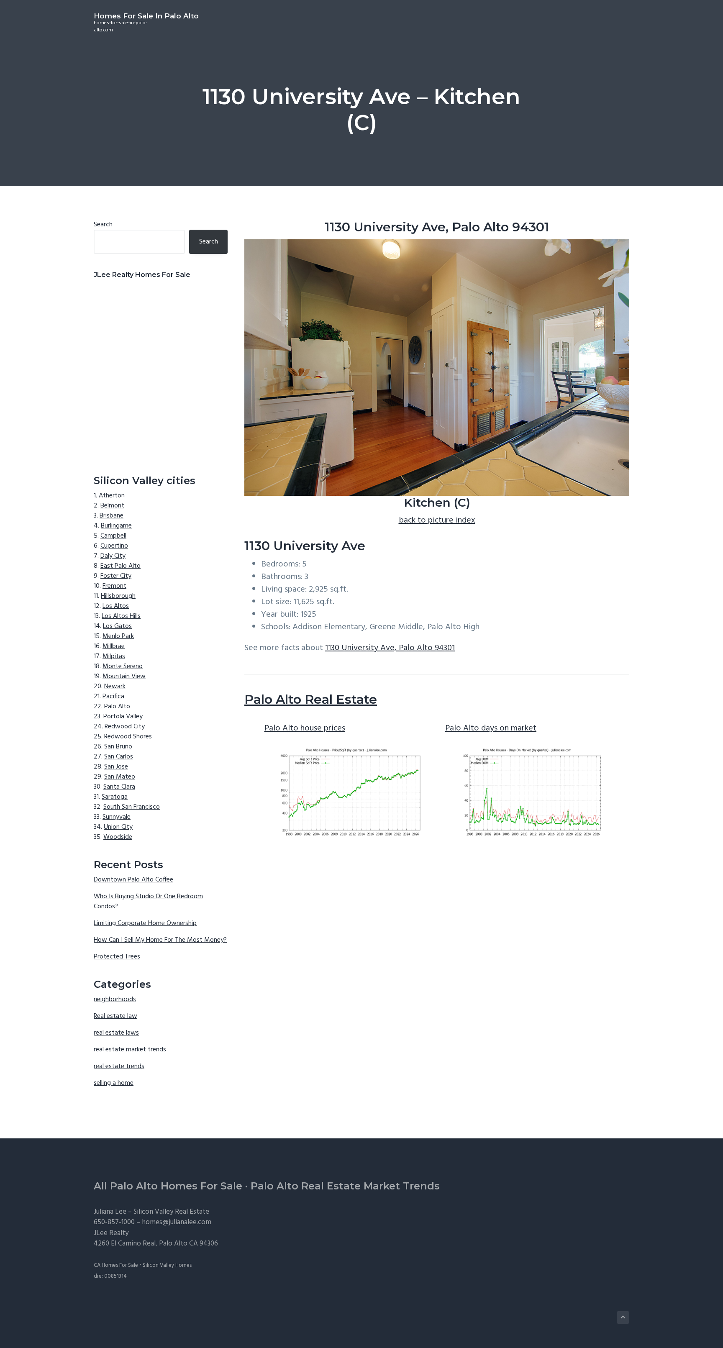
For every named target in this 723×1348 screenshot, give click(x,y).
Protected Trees (117, 956)
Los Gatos (117, 626)
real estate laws (116, 1033)
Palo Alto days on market (490, 728)
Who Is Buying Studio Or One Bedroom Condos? (148, 901)
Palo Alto (117, 706)
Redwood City (125, 726)
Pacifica (113, 696)
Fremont (114, 586)
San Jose (116, 766)
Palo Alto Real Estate (310, 699)
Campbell (113, 535)
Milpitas (114, 656)
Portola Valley (123, 716)
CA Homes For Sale (116, 1265)
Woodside (117, 837)
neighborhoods (115, 999)
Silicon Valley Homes (167, 1265)
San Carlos (118, 756)
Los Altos (116, 606)
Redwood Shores (128, 736)
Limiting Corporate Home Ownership (145, 923)
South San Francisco (131, 807)
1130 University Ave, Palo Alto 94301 (390, 648)
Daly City (113, 556)
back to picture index (437, 520)
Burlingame (116, 525)
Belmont (112, 505)
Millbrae (114, 646)
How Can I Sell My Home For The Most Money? (160, 940)
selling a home (113, 1083)
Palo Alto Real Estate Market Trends (345, 1186)
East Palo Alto (120, 566)
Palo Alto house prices (304, 728)
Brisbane (111, 515)
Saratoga (115, 797)
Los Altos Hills (121, 616)
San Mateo (119, 776)
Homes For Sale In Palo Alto (146, 16)
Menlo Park (118, 636)
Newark (115, 686)
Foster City (115, 576)
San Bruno (118, 746)
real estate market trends (130, 1049)
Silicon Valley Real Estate (171, 1211)
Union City (118, 827)
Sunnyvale (117, 817)
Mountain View (124, 676)
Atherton (112, 495)
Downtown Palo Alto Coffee (133, 879)
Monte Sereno (123, 666)
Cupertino (114, 546)
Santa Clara (119, 787)
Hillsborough (118, 596)
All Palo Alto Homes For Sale (168, 1186)
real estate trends (119, 1066)
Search (103, 224)
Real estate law (115, 1016)
